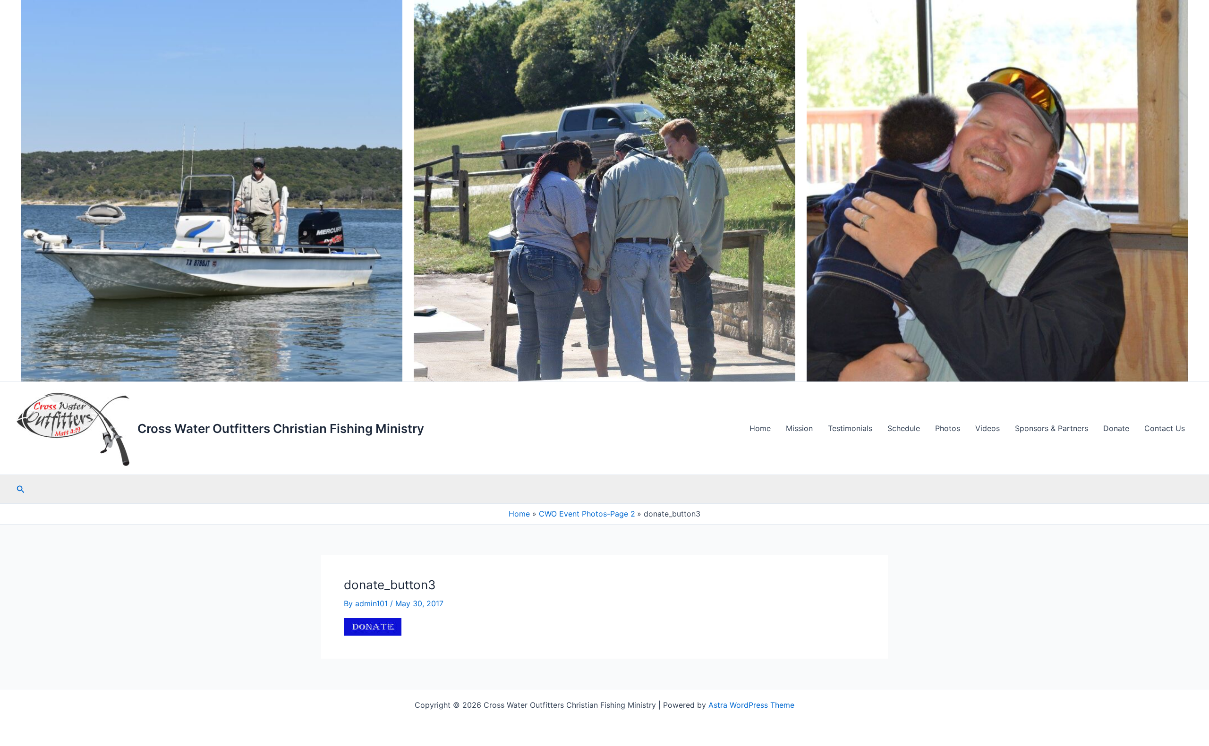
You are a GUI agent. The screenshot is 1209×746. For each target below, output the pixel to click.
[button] (21, 489)
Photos (947, 428)
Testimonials (850, 428)
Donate (1116, 428)
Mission (799, 428)
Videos (987, 428)
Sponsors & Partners (1051, 428)
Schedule (903, 428)
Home (760, 428)
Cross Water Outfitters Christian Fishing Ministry (280, 428)
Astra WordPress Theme (751, 705)
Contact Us (1164, 428)
